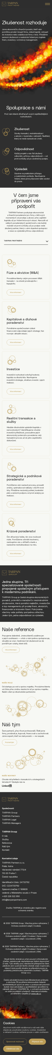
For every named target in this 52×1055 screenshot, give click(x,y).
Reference (7, 843)
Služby (5, 839)
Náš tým (6, 846)
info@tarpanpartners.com (14, 900)
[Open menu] (47, 4)
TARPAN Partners (11, 816)
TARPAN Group (9, 812)
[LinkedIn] (26, 786)
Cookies (37, 926)
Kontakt (5, 850)
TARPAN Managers (11, 823)
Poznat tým (9, 742)
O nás (5, 836)
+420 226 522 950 (11, 896)
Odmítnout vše (12, 1049)
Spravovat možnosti (15, 1041)
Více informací (15, 292)
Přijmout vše (37, 1041)
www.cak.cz (36, 994)
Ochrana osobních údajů (21, 926)
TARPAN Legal (9, 819)
